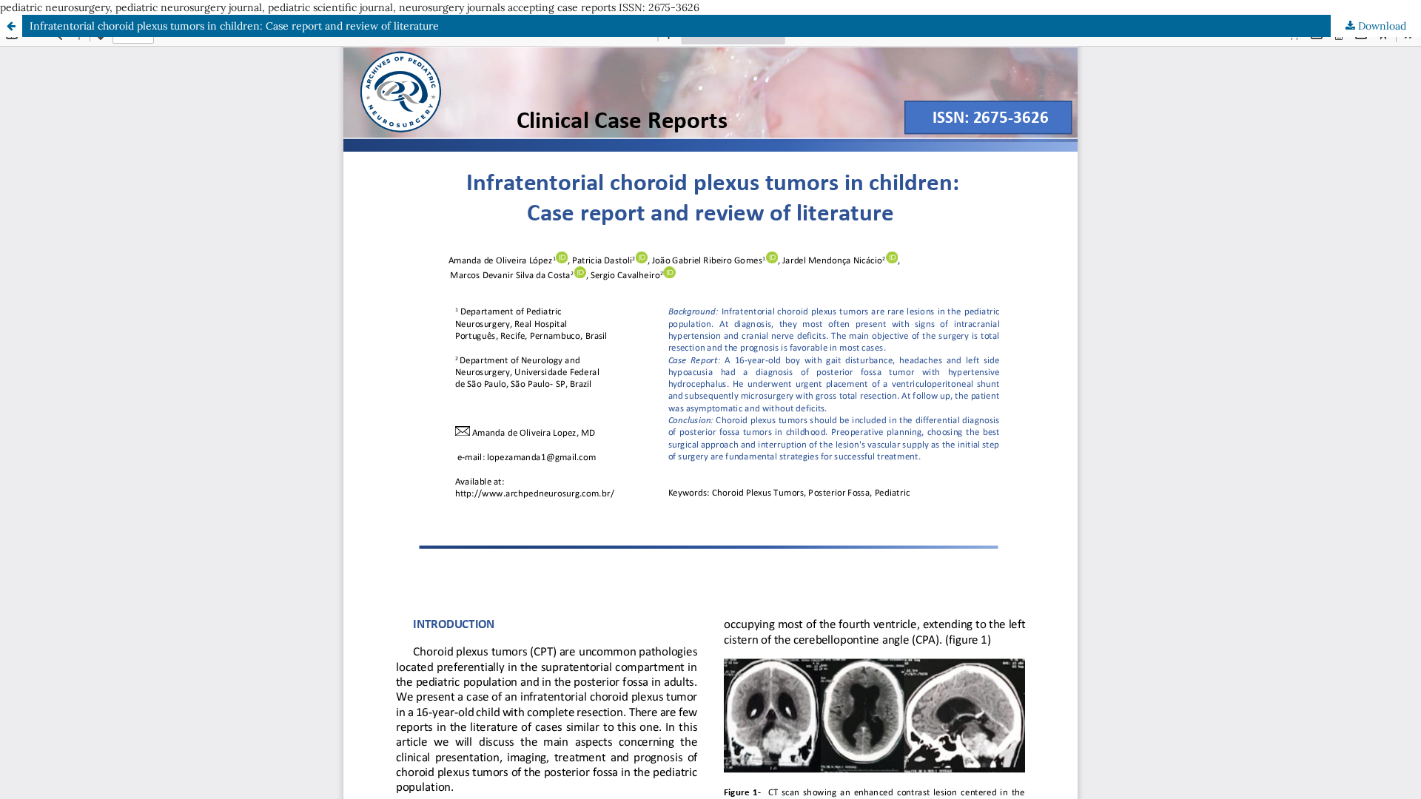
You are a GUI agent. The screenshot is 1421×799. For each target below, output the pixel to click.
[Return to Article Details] (11, 26)
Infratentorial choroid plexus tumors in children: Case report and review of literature (234, 26)
